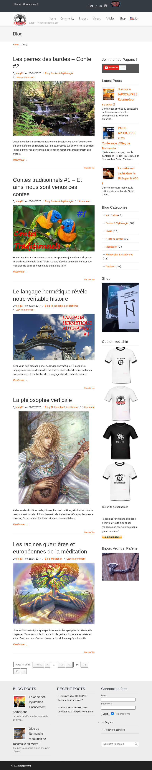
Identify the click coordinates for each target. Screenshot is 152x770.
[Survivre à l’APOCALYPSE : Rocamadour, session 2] (108, 94)
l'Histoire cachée (117, 238)
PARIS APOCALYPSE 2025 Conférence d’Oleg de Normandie (119, 138)
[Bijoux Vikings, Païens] (120, 579)
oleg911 (20, 73)
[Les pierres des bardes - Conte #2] (54, 134)
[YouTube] (92, 6)
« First (38, 664)
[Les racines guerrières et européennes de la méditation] (54, 623)
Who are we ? (30, 4)
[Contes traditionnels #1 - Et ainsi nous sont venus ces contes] (54, 250)
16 (17, 671)
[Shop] (120, 331)
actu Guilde (114, 215)
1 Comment (83, 201)
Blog (47, 73)
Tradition (113, 266)
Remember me (122, 713)
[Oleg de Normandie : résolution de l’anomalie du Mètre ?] (19, 733)
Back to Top (89, 168)
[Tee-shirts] (105, 6)
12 (61, 664)
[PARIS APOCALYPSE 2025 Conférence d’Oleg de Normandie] (108, 133)
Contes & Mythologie (62, 73)
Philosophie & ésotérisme (64, 306)
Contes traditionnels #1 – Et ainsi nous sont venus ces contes (47, 187)
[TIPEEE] (96, 6)
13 (69, 664)
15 (84, 664)
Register (109, 722)
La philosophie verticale (42, 400)
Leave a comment (25, 77)
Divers (112, 231)
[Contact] (100, 6)
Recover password (115, 729)
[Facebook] (88, 6)
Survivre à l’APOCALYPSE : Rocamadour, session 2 (72, 698)
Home (17, 4)
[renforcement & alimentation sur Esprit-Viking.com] (115, 6)
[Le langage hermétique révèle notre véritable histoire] (54, 359)
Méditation (56, 559)
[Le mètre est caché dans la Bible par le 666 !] (108, 173)
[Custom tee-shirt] (120, 502)
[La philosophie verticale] (54, 503)
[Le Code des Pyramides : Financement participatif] (19, 701)
